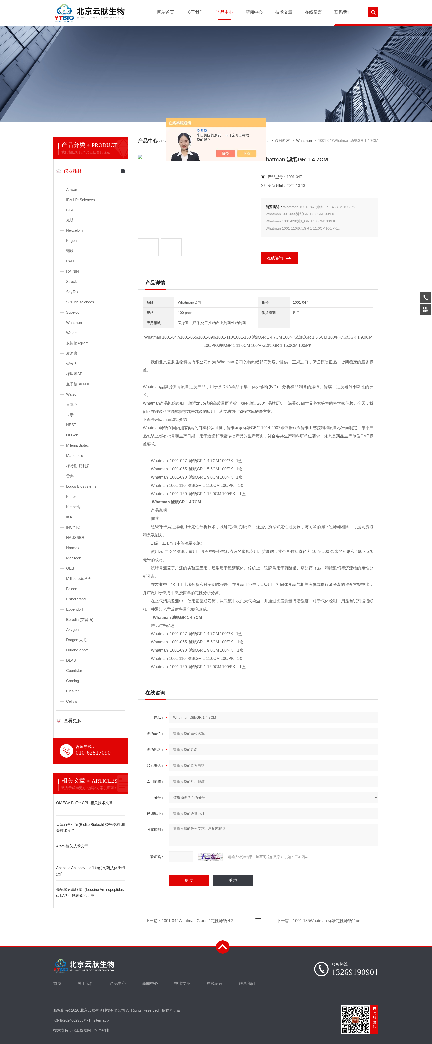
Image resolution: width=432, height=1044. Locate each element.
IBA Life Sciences (80, 200)
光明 (70, 220)
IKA (69, 517)
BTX (70, 210)
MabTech (73, 558)
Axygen (72, 629)
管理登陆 (101, 1030)
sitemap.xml (104, 1020)
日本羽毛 (73, 404)
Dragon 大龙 (76, 640)
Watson (72, 394)
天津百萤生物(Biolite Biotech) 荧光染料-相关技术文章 (90, 827)
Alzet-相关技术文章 (72, 846)
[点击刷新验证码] (210, 857)
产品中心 (224, 12)
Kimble (72, 496)
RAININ (72, 271)
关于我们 (195, 12)
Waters (72, 333)
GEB (70, 568)
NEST (71, 425)
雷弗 (70, 476)
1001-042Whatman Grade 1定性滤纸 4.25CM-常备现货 (210, 921)
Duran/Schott (77, 650)
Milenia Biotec (77, 445)
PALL (70, 261)
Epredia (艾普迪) (80, 619)
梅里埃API (75, 374)
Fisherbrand (76, 599)
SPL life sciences (80, 302)
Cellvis (71, 701)
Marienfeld (74, 455)
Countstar (74, 670)
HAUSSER (75, 537)
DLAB (71, 660)
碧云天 (72, 363)
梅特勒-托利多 (78, 466)
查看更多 (73, 720)
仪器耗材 (73, 171)
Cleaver (72, 691)
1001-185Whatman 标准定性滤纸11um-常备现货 (336, 921)
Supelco (73, 312)
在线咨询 (275, 258)
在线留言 (313, 12)
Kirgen (71, 240)
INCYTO (73, 527)
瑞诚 (70, 251)
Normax (73, 548)
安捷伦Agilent (77, 343)
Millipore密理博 (78, 578)
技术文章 (284, 12)
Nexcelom (74, 230)
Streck (71, 281)
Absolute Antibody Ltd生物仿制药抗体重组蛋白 (90, 871)
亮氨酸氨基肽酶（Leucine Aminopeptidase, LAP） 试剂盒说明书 (90, 892)
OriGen (72, 435)
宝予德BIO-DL (78, 384)
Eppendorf (74, 609)
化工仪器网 (81, 1030)
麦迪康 (72, 353)
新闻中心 (254, 12)
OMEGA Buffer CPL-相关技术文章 (84, 803)
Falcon (71, 589)
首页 (58, 983)
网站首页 (165, 12)
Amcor (71, 189)
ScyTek (72, 292)
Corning (72, 681)
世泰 (70, 415)
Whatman (74, 322)
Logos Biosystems (81, 486)
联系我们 (343, 12)
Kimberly (73, 507)
